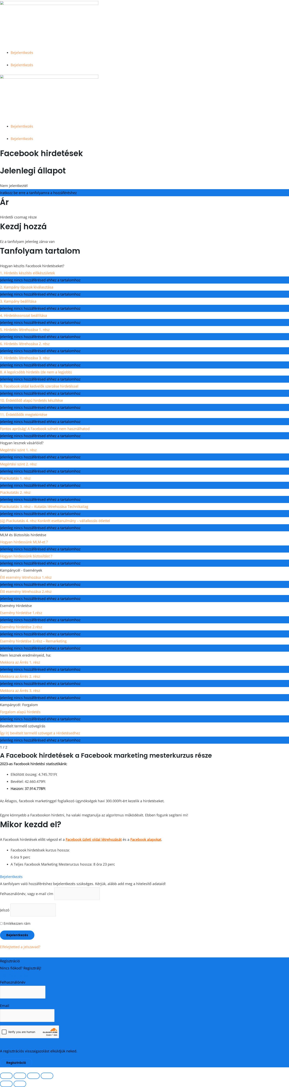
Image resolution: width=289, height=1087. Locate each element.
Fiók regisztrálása (14, 975)
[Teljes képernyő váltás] (20, 1076)
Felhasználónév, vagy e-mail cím (26, 893)
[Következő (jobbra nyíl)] (20, 1084)
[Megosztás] (33, 1076)
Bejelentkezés (22, 52)
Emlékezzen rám (16, 923)
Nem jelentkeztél (14, 185)
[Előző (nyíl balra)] (6, 1084)
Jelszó (4, 910)
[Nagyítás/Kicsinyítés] (6, 1076)
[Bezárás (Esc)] (47, 1076)
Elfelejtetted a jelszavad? (20, 946)
